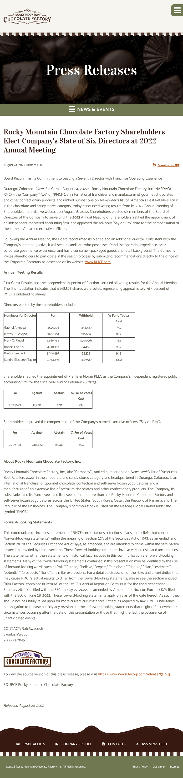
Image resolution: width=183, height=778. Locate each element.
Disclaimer (158, 766)
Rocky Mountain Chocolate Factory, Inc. (39, 766)
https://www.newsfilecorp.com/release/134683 (134, 674)
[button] (177, 10)
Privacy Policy (139, 766)
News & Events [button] (95, 110)
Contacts (117, 744)
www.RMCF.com (98, 262)
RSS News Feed (154, 744)
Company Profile (76, 744)
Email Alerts (34, 744)
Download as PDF (168, 165)
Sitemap (174, 766)
